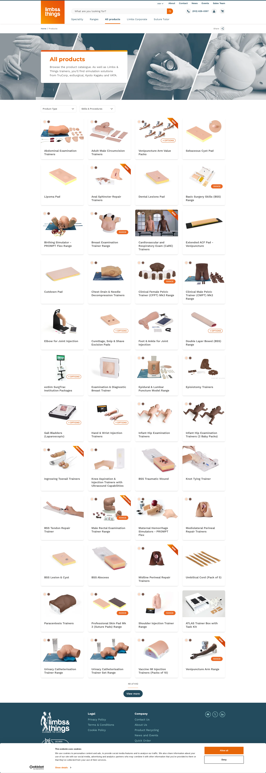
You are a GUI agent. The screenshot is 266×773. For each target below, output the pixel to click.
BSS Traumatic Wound (154, 478)
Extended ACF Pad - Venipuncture (199, 244)
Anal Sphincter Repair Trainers (106, 198)
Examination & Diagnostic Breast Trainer (108, 388)
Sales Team (219, 3)
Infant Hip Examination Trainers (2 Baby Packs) (202, 434)
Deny (224, 759)
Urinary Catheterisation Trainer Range (60, 670)
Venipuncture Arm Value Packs (155, 152)
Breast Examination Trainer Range (104, 244)
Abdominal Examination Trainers (60, 152)
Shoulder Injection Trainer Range (156, 625)
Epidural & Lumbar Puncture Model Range (154, 388)
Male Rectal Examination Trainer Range (108, 529)
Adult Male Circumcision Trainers (108, 152)
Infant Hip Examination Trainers (154, 434)
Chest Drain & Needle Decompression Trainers (108, 293)
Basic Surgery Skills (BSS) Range (203, 198)
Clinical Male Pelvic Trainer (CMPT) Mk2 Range (199, 295)
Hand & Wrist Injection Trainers (106, 434)
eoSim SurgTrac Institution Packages (58, 388)
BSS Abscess (100, 577)
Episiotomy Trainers (199, 387)
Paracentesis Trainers (59, 623)
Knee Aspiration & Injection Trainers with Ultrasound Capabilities (107, 482)
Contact (183, 3)
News (195, 3)
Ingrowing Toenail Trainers (62, 478)
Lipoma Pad (52, 196)
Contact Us (142, 719)
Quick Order (143, 740)
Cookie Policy (97, 730)
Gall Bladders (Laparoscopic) (54, 434)
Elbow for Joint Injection (61, 341)
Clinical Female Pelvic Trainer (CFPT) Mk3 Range (156, 293)
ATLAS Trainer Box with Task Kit (202, 625)
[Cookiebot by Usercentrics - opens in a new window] (37, 768)
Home (43, 28)
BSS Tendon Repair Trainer (57, 529)
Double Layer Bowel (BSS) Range (203, 342)
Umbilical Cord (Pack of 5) (204, 577)
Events (205, 3)
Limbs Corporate (137, 19)
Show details (61, 767)
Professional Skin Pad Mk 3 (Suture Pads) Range (108, 625)
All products (112, 19)
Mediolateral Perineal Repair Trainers (200, 529)
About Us (141, 724)
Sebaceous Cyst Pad (200, 150)
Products (53, 28)
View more (133, 693)
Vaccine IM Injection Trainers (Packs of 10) (153, 670)
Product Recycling (147, 730)
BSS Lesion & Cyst (56, 577)
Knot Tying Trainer (198, 478)
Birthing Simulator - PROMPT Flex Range (58, 244)
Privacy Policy (97, 719)
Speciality (77, 19)
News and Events (146, 735)
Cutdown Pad (53, 291)
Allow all (224, 750)
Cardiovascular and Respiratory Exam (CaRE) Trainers (156, 246)
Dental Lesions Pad (152, 196)
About (171, 3)
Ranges (94, 19)
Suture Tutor (161, 19)
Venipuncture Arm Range (202, 669)
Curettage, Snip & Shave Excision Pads (107, 342)
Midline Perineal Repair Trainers (154, 579)
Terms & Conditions (101, 724)
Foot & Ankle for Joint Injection (153, 342)
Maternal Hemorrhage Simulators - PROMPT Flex (153, 531)
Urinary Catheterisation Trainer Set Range (107, 670)
